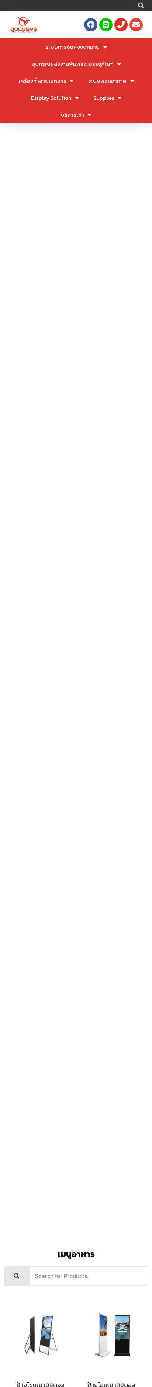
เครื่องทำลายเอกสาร (42, 80)
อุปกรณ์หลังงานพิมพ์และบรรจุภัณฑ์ (73, 63)
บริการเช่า (72, 114)
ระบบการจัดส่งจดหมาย (73, 46)
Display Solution (51, 97)
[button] (140, 5)
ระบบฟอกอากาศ (107, 80)
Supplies (103, 97)
